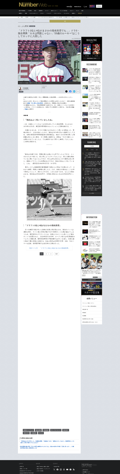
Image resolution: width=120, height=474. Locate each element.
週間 (97, 149)
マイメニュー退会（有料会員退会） (89, 306)
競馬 (82, 10)
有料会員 (99, 6)
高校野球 (40, 10)
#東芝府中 (65, 430)
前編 (26, 109)
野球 (22, 17)
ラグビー (42, 13)
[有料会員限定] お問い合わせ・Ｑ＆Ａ (90, 322)
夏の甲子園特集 (22, 10)
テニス (77, 10)
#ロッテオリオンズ (56, 430)
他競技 (73, 13)
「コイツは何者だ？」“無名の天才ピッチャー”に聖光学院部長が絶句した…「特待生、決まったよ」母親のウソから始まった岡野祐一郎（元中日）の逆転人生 (93, 155)
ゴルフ (71, 10)
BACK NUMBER (32, 26)
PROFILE (21, 91)
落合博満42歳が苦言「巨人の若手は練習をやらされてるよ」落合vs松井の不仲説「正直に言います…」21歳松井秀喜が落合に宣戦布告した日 (47, 447)
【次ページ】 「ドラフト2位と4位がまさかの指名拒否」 (49, 248)
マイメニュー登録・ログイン (88, 303)
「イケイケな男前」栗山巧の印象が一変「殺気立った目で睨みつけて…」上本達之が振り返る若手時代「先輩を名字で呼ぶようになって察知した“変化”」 (93, 188)
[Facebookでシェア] (70, 91)
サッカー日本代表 (63, 10)
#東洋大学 (26, 433)
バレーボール (66, 13)
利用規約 (84, 312)
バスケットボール (57, 13)
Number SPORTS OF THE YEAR (26, 473)
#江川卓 (41, 433)
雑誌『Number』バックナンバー (43, 468)
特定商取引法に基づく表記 (87, 318)
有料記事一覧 (85, 309)
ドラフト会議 (32, 17)
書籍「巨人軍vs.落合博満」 (35, 103)
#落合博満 (38, 430)
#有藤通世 (33, 433)
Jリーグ (46, 10)
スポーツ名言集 (40, 470)
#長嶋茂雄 (45, 430)
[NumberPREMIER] (92, 6)
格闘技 (20, 13)
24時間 (92, 149)
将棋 (26, 13)
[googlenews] (70, 469)
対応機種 (84, 315)
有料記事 (80, 13)
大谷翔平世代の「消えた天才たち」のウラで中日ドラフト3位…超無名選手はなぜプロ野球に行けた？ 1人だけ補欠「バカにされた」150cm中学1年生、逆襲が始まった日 (93, 171)
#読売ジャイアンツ (28, 430)
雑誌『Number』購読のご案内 (43, 466)
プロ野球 (30, 10)
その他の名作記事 (92, 279)
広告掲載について (86, 471)
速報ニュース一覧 (23, 468)
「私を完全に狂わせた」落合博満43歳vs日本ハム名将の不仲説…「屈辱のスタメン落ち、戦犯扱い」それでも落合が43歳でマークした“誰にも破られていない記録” (93, 180)
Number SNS (56, 466)
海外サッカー (53, 10)
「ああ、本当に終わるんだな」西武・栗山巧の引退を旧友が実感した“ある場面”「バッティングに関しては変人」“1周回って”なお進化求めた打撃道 (93, 163)
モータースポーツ (33, 13)
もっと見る (91, 193)
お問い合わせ (85, 469)
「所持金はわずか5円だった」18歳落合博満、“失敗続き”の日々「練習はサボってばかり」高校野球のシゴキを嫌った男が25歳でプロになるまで (47, 442)
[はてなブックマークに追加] (74, 91)
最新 (87, 149)
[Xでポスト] (66, 91)
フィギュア (49, 13)
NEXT (56, 254)
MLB (35, 10)
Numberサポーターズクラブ (25, 470)
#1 (33, 21)
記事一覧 (22, 466)
